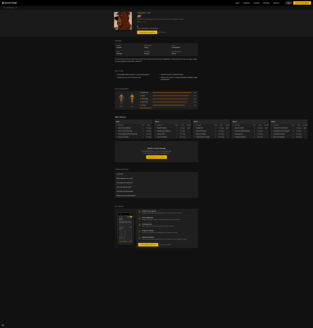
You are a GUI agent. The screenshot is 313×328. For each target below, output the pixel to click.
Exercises (266, 3)
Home (237, 3)
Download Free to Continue (156, 157)
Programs (246, 3)
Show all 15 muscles (145, 108)
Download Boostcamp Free (147, 32)
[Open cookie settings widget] (3, 325)
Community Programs (8, 7)
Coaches (257, 3)
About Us (276, 3)
